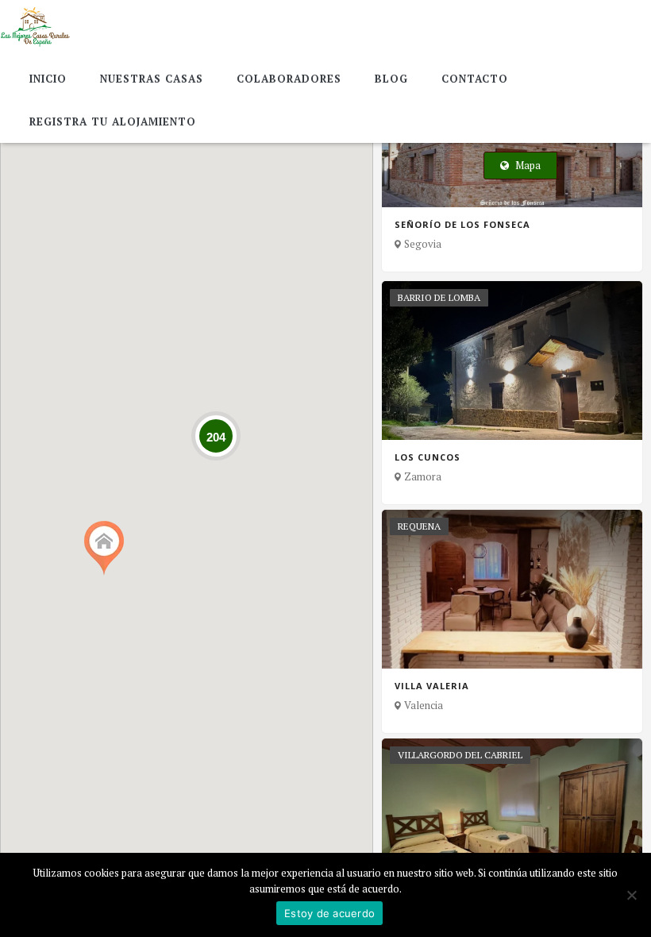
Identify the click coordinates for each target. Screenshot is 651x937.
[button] (104, 548)
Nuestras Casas (151, 78)
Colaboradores (289, 78)
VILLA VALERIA (432, 686)
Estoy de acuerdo (329, 913)
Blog (391, 78)
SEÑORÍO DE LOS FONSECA (462, 224)
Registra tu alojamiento (112, 121)
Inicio (48, 78)
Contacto (474, 78)
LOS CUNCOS (427, 457)
